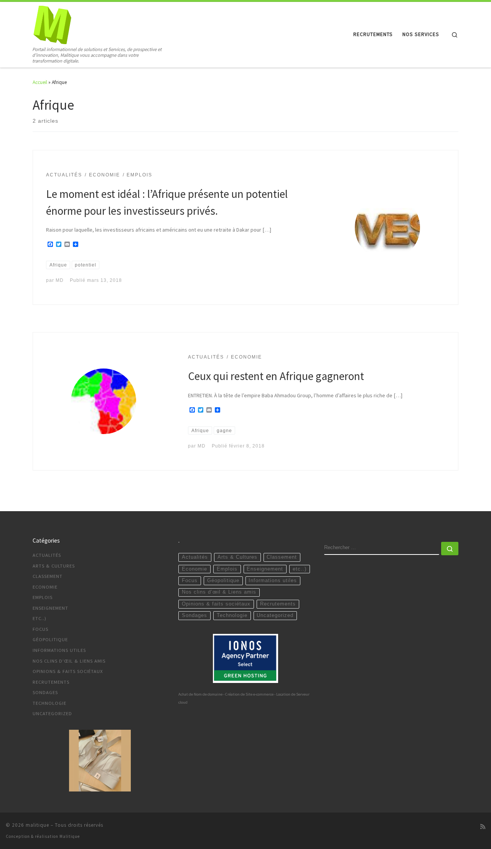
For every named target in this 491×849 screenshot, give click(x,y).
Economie (45, 587)
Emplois (43, 597)
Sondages (45, 692)
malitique (37, 825)
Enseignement (50, 608)
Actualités (47, 555)
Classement (48, 576)
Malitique (69, 836)
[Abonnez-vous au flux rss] (482, 826)
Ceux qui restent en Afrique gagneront (276, 376)
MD (60, 280)
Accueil (40, 82)
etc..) (39, 618)
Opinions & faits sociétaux (68, 671)
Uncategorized (52, 713)
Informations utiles (59, 650)
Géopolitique (50, 639)
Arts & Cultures (54, 566)
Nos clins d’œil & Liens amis (69, 661)
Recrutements (51, 682)
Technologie (49, 703)
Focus (40, 629)
